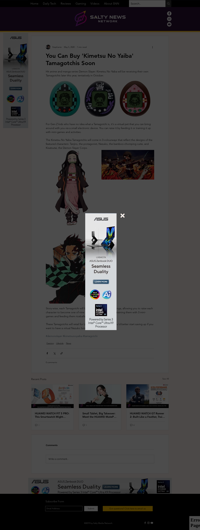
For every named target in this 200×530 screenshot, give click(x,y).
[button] (122, 215)
